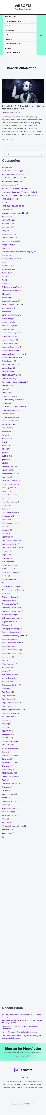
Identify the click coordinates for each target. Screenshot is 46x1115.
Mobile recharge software (11, 586)
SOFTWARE (6, 745)
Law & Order (6, 519)
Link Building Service (10, 544)
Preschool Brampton (9, 674)
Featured (5, 431)
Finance (5, 438)
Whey (4, 819)
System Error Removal (10, 762)
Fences (5, 435)
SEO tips (5, 720)
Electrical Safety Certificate (12, 400)
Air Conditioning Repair (10, 181)
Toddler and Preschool (10, 777)
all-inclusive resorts (9, 185)
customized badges (9, 343)
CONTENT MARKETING (10, 305)
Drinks (4, 389)
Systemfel (5, 766)
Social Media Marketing (11, 741)
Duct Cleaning (7, 393)
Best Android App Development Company (17, 252)
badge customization (10, 241)
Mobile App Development (11, 583)
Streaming (6, 759)
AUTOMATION (7, 220)
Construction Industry (10, 301)
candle (4, 276)
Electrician (6, 403)
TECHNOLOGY (10, 17)
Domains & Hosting (9, 378)
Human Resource (8, 495)
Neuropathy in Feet (9, 604)
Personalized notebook (11, 650)
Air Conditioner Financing (11, 171)
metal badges (7, 569)
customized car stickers (11, 350)
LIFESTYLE (6, 537)
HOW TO (5, 491)
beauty (4, 248)
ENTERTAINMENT (8, 417)
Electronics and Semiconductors (14, 407)
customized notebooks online (13, 354)
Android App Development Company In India (18, 192)
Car (3, 280)
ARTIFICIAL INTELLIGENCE (11, 206)
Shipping (5, 724)
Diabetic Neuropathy (9, 371)
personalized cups (9, 646)
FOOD (4, 449)
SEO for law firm (8, 717)
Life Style (5, 530)
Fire (3, 442)
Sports (4, 752)
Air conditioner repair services (13, 174)
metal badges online (9, 572)
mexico (5, 576)
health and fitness (8, 474)
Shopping (5, 727)
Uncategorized (7, 794)
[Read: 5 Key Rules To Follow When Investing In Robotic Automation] (23, 91)
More (4, 593)
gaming (5, 453)
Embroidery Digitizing (10, 410)
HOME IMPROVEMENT (13, 44)
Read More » (7, 139)
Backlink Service (8, 238)
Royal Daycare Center (10, 703)
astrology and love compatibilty (13, 213)
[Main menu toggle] (41, 35)
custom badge (7, 319)
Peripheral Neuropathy (10, 632)
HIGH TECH (6, 477)
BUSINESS (9, 26)
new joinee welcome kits (11, 611)
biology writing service (10, 259)
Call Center (6, 273)
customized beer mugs (10, 347)
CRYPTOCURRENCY (12, 52)
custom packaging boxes (11, 333)
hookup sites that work (10, 484)
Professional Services (10, 685)
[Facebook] (23, 1078)
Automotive (6, 227)
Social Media (7, 738)
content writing (7, 308)
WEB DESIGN (7, 812)
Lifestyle (5, 533)
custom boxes (7, 322)
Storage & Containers (10, 755)
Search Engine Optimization (12, 710)
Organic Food (7, 622)
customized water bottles (11, 357)
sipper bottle (7, 731)
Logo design (7, 555)
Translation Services (9, 784)
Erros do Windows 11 (9, 421)
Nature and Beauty (9, 597)
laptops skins (7, 516)
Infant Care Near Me (9, 502)
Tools (4, 780)
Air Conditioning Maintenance (13, 178)
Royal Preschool (8, 706)
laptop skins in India (9, 512)
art (3, 202)
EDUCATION (9, 30)
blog (4, 262)
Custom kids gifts (8, 326)
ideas (4, 498)
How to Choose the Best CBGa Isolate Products (19, 1032)
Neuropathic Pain (8, 600)
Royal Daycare (7, 699)
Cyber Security (7, 361)
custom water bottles (10, 336)
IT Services (6, 505)
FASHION (8, 39)
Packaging (6, 625)
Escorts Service (8, 424)
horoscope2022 (8, 488)
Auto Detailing (7, 216)
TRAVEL (8, 48)
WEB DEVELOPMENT (10, 815)
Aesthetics (6, 167)
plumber (5, 671)
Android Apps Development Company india (18, 195)
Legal (4, 526)
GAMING (5, 456)
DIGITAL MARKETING (13, 21)
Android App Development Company (15, 188)
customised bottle (8, 340)
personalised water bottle (11, 643)
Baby (4, 231)
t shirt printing (7, 770)
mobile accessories (9, 579)
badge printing (7, 245)
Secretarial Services (9, 713)
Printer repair (7, 681)
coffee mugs (7, 298)
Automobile (6, 224)
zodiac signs (7, 833)
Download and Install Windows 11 (14, 382)
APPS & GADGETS (9, 199)
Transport (5, 787)
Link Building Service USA (11, 548)
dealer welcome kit (9, 364)
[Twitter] (27, 1078)
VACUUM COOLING (9, 801)
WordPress (6, 829)
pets (3, 660)
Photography (7, 667)
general (5, 460)
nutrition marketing (9, 615)
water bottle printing (9, 808)
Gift (3, 463)
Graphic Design (8, 467)
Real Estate (6, 692)
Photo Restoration (8, 664)
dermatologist (7, 368)
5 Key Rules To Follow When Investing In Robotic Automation (23, 107)
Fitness (4, 445)
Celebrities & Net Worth (10, 287)
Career (4, 283)
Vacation (5, 798)
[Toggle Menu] (31, 17)
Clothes (5, 294)
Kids (3, 509)
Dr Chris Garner (8, 386)
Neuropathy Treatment (10, 607)
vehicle (5, 805)
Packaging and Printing (10, 629)
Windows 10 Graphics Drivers (13, 826)
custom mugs (7, 329)
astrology (5, 209)
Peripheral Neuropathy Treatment (14, 636)
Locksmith (5, 551)
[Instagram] (18, 1078)
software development (10, 748)
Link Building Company (10, 541)
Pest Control (6, 657)
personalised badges (10, 639)
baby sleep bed (8, 234)
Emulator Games (8, 414)
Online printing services (11, 618)
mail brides (6, 558)
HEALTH (8, 35)
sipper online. (7, 734)
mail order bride (8, 562)
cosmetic (5, 312)
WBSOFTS (23, 6)
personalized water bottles (12, 653)
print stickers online (9, 678)
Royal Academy (8, 695)
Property (5, 688)
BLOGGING (6, 266)
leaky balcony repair (9, 523)
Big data (5, 255)
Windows (5, 822)
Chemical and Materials (10, 290)
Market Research (8, 565)
